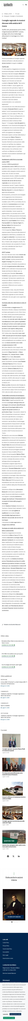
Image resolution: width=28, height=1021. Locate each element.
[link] (8, 645)
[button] (5, 906)
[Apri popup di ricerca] (23, 5)
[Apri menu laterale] (26, 5)
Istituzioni (4, 713)
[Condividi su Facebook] (8, 856)
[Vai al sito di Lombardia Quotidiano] (7, 5)
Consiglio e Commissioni (16, 16)
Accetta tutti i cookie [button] (9, 1018)
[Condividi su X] (13, 856)
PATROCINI (4, 679)
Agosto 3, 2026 (6, 686)
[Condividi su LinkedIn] (19, 856)
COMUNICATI (4, 691)
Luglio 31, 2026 (5, 697)
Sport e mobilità (5, 705)
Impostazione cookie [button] (8, 958)
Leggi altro (5, 1014)
